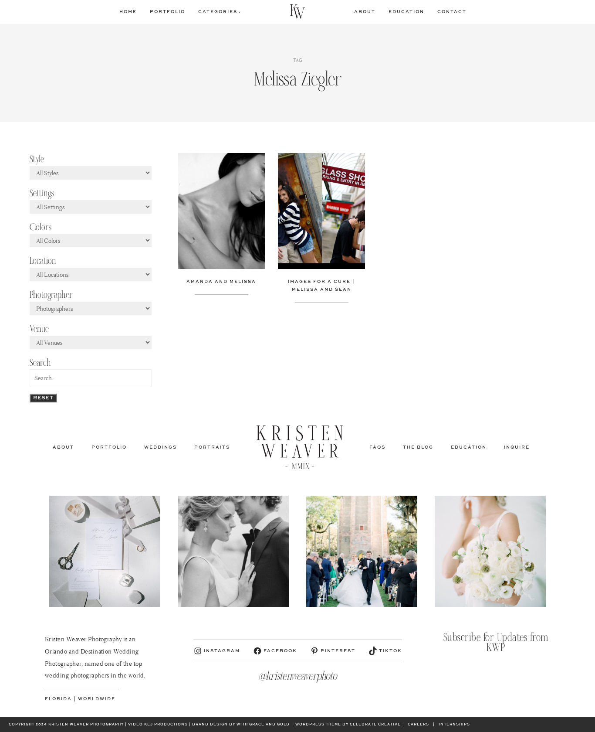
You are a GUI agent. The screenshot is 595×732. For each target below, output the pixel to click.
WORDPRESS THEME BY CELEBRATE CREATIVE (348, 724)
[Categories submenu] (239, 11)
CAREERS (418, 724)
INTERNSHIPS (454, 724)
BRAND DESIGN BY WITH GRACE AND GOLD (241, 724)
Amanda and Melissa (221, 281)
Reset (43, 398)
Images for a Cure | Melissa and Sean (321, 285)
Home (128, 12)
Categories (217, 12)
